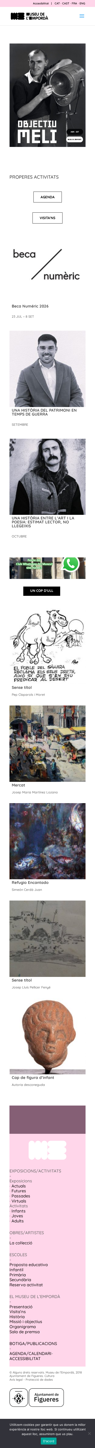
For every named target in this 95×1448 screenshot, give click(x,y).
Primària (17, 1274)
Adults (18, 1221)
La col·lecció (20, 1243)
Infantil (16, 1269)
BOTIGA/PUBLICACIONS (33, 1343)
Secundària (20, 1279)
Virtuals (19, 1201)
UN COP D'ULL (41, 590)
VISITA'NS (47, 218)
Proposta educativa (28, 1264)
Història (17, 1316)
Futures (19, 1190)
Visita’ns (17, 1311)
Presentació (21, 1306)
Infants (19, 1211)
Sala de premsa (24, 1331)
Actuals (19, 1186)
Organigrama (22, 1326)
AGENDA (48, 197)
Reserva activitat (26, 1284)
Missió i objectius (25, 1321)
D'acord (48, 1441)
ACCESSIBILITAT (25, 1358)
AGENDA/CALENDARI (30, 1353)
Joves (17, 1215)
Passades (21, 1196)
